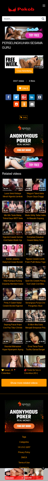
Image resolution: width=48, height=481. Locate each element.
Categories (24, 441)
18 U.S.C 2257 (24, 447)
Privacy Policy (24, 452)
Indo (25, 117)
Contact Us (24, 467)
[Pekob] (21, 9)
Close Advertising (24, 70)
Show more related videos (24, 382)
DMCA (24, 457)
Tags (24, 436)
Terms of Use (24, 462)
